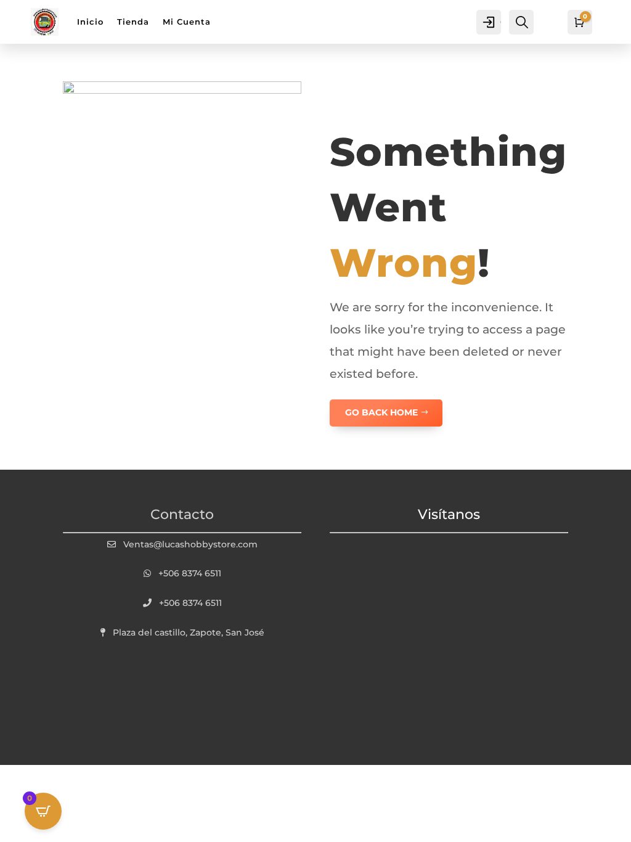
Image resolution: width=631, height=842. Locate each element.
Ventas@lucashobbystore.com (190, 544)
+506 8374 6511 (189, 573)
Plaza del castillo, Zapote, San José (188, 632)
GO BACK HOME (381, 412)
